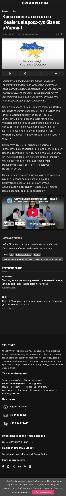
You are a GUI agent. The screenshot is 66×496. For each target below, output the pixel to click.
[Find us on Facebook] (3, 467)
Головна (6, 11)
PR (11, 255)
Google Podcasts (42, 454)
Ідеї (4, 297)
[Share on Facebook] (9, 73)
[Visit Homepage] (35, 3)
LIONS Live (28, 442)
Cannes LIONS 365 (11, 442)
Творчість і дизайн (11, 380)
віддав (21, 248)
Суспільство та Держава (14, 390)
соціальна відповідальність (18, 259)
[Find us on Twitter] (13, 467)
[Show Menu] (3, 3)
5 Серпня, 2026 (10, 288)
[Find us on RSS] (25, 467)
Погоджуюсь (43, 492)
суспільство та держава (48, 259)
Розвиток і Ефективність (35, 387)
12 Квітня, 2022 (9, 34)
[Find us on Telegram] (8, 467)
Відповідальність (10, 393)
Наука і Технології (11, 387)
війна (37, 255)
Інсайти (7, 276)
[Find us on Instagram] (30, 467)
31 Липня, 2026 (10, 309)
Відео (15, 11)
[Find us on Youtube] (19, 467)
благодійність (23, 255)
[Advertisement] (33, 324)
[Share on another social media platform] (56, 73)
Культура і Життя (37, 383)
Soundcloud (8, 454)
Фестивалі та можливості (42, 390)
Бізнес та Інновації (33, 380)
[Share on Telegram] (25, 73)
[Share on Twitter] (41, 73)
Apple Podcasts (24, 454)
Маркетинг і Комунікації (13, 383)
